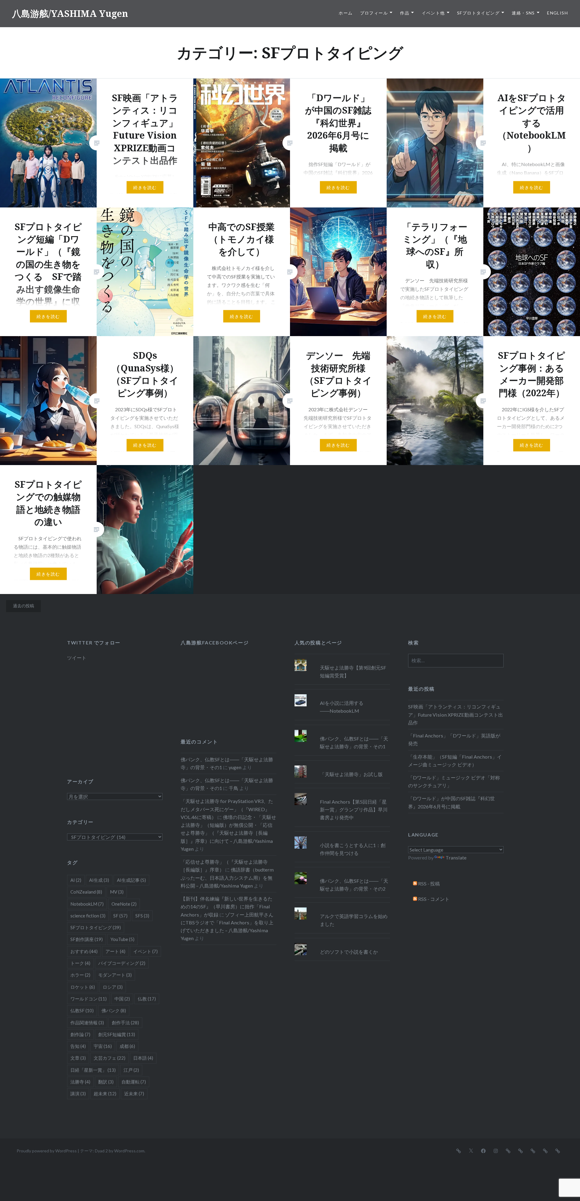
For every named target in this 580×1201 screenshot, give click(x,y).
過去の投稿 (23, 605)
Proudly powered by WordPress (47, 1150)
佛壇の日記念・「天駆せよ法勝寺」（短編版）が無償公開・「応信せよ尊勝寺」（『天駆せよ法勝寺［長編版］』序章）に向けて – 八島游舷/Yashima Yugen (228, 833)
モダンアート (115, 975)
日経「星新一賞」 (93, 1070)
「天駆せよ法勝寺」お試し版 (351, 774)
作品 (404, 12)
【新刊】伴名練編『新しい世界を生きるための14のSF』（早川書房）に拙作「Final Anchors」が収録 (226, 906)
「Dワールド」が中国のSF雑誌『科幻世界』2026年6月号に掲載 (451, 802)
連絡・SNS (523, 12)
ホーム (346, 12)
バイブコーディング (121, 963)
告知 (78, 1046)
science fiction (87, 915)
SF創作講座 (86, 939)
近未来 (134, 1093)
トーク (80, 963)
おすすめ (84, 951)
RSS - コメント (433, 899)
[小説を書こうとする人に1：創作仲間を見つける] (342, 836)
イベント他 (433, 12)
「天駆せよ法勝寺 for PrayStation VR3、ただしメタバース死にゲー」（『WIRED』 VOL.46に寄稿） (227, 809)
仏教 (147, 998)
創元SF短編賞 (116, 1034)
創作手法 (125, 1022)
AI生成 (99, 880)
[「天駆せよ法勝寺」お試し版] (342, 765)
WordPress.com (129, 1150)
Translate (456, 857)
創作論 (80, 1034)
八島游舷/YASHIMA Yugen (70, 13)
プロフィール (374, 12)
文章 (78, 1058)
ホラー (80, 975)
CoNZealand (86, 891)
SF (120, 915)
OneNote (124, 904)
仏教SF (82, 1010)
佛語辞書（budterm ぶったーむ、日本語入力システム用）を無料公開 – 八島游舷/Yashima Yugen (227, 877)
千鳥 (233, 788)
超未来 (105, 1093)
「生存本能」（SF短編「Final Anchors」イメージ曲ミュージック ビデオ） (455, 760)
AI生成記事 (131, 880)
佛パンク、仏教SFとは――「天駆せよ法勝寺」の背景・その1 (354, 742)
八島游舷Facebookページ (215, 642)
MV (117, 891)
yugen (235, 767)
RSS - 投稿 (428, 883)
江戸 (131, 1070)
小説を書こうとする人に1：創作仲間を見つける (352, 849)
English (557, 12)
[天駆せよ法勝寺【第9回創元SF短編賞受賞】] (342, 659)
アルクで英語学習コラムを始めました (354, 920)
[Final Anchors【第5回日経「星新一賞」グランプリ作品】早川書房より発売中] (342, 793)
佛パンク (114, 1010)
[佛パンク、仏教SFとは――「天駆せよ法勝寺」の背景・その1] (342, 729)
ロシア (113, 987)
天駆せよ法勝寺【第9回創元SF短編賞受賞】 (353, 671)
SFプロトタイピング (478, 12)
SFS (142, 915)
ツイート (76, 657)
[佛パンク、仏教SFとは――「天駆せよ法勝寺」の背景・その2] (342, 872)
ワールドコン (88, 998)
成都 (127, 1046)
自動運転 (133, 1081)
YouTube (122, 939)
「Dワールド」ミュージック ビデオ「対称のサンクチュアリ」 (454, 781)
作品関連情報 (87, 1022)
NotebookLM (87, 904)
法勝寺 (80, 1081)
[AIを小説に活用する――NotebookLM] (342, 694)
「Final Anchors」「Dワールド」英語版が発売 (454, 739)
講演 (78, 1093)
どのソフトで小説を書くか (349, 952)
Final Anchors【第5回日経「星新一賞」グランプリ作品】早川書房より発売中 (354, 809)
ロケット (82, 987)
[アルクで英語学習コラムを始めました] (342, 907)
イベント (145, 951)
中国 (122, 998)
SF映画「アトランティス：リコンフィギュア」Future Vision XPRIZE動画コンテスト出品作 (455, 714)
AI (75, 880)
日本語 (143, 1058)
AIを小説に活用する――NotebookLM (341, 707)
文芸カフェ (109, 1058)
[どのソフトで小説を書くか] (342, 943)
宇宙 (103, 1046)
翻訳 (106, 1081)
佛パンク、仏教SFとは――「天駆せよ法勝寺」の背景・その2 (354, 884)
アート (115, 951)
